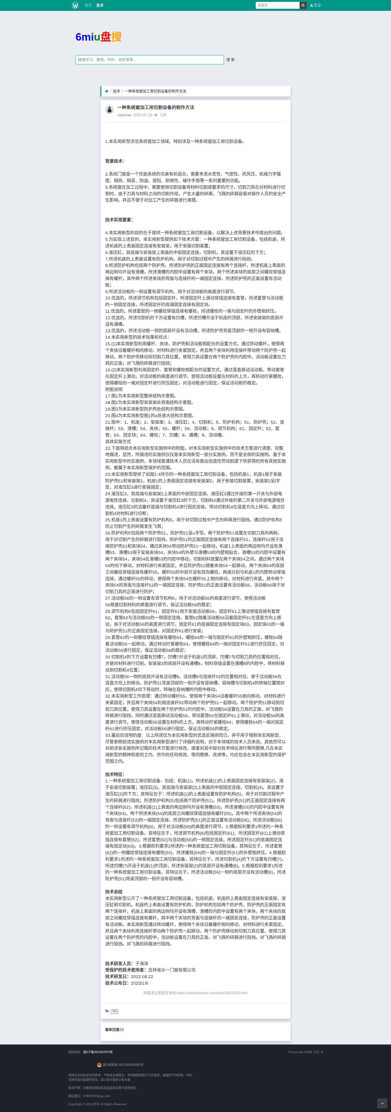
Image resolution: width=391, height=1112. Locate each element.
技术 (99, 5)
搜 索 (230, 60)
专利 (114, 1011)
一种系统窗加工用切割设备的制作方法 (155, 91)
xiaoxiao (124, 115)
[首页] (106, 91)
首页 (88, 5)
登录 (317, 5)
